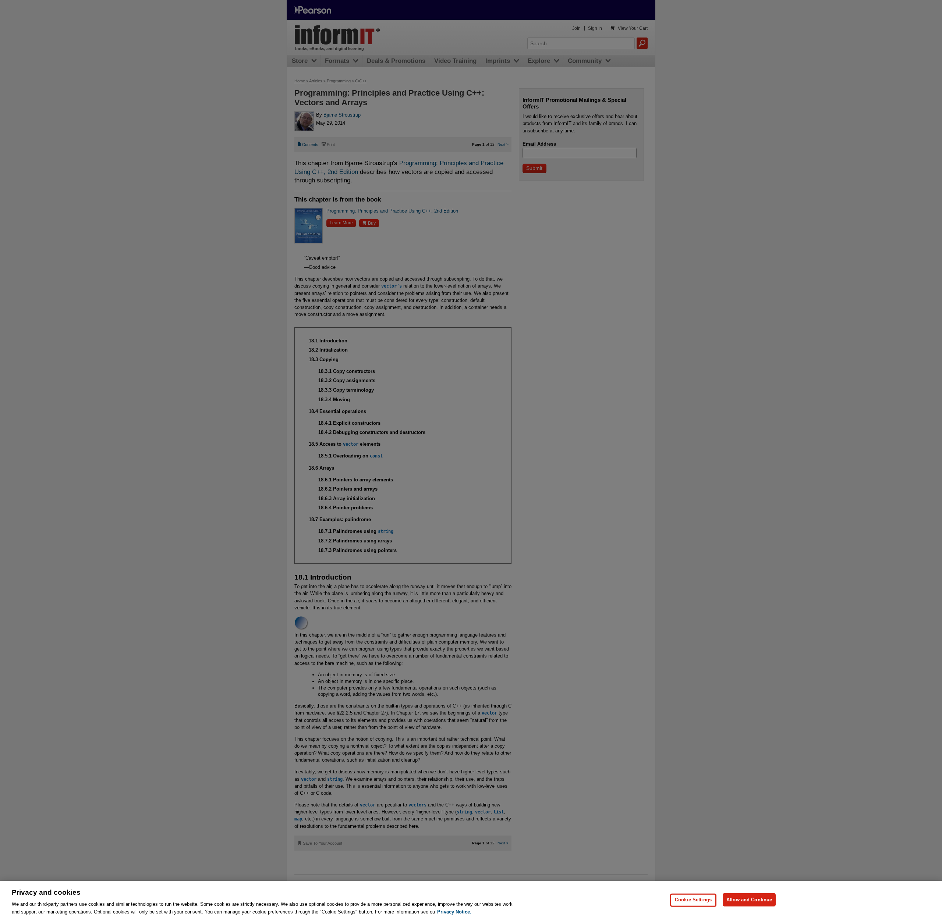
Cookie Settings (693, 899)
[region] (471, 900)
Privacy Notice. (454, 911)
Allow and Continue (749, 899)
